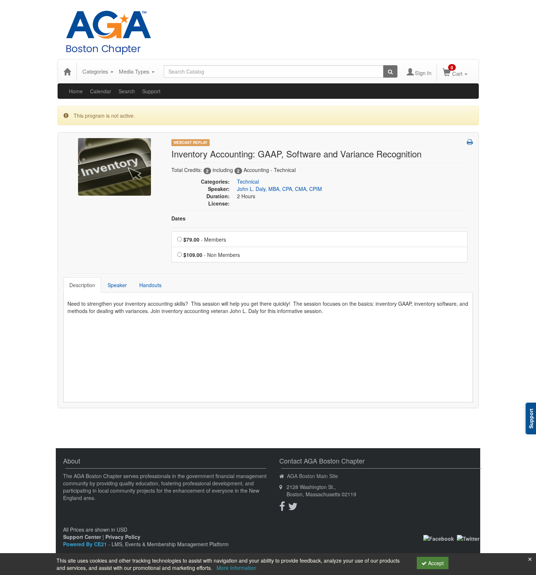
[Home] (67, 71)
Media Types (135, 71)
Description (82, 285)
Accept (435, 563)
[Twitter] (468, 537)
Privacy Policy (122, 536)
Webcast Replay (190, 142)
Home (76, 91)
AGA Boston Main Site (312, 476)
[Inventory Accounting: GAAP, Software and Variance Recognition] (114, 166)
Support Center (82, 536)
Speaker (117, 285)
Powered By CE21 (85, 544)
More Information (236, 567)
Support (151, 91)
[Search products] (390, 71)
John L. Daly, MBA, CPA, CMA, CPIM (279, 188)
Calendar (100, 91)
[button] (470, 141)
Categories (96, 71)
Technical (248, 181)
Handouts (150, 285)
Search (127, 91)
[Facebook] (438, 537)
